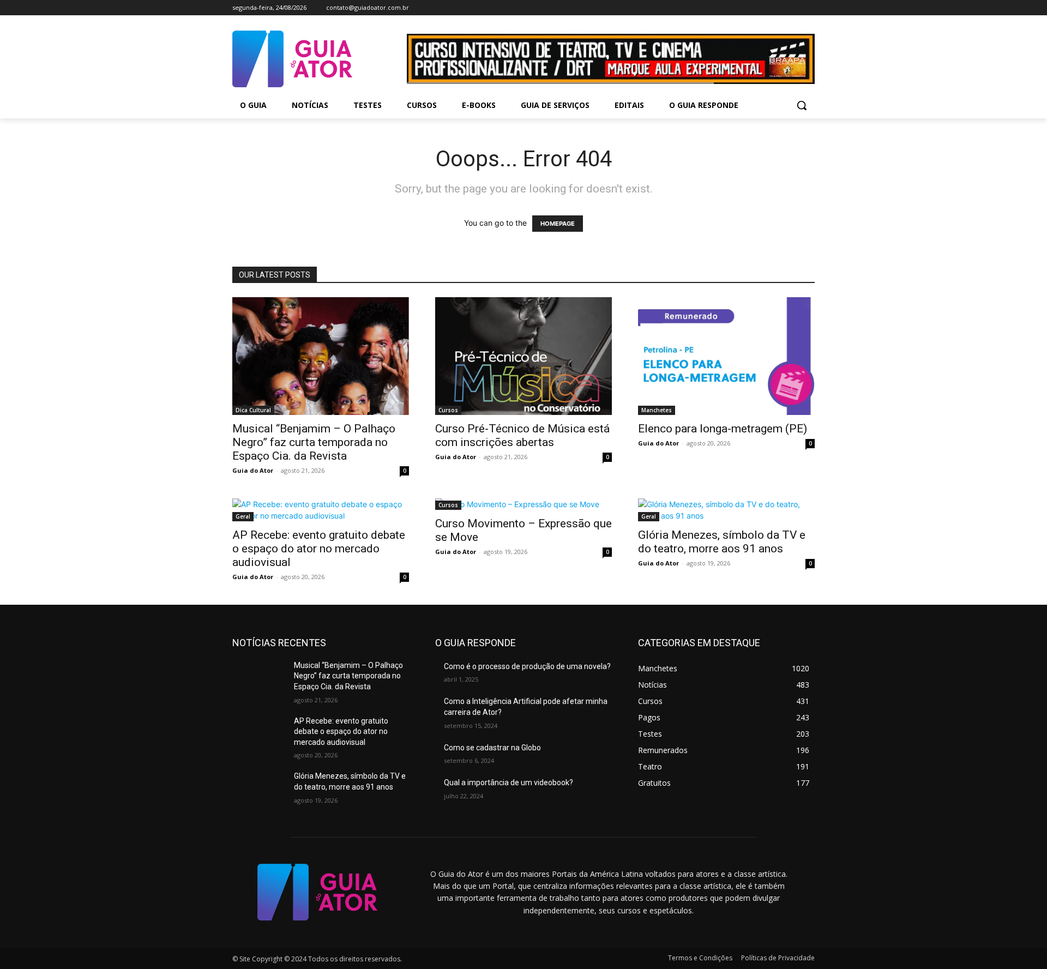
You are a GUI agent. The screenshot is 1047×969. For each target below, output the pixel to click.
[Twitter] (793, 8)
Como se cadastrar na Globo (492, 747)
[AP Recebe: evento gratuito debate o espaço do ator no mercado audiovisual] (320, 509)
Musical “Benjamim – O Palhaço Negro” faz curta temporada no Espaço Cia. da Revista (313, 442)
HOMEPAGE (557, 223)
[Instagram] (778, 8)
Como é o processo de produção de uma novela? (527, 666)
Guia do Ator (252, 470)
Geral (243, 516)
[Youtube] (808, 8)
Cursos (448, 410)
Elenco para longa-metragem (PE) (722, 428)
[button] (802, 105)
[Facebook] (763, 8)
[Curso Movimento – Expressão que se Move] (523, 504)
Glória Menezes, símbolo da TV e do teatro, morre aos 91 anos (721, 541)
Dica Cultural (253, 410)
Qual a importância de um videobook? (508, 782)
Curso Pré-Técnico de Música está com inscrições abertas (522, 435)
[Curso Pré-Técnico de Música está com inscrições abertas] (523, 356)
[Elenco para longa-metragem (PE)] (726, 356)
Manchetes (656, 410)
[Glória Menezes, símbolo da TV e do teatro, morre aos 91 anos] (726, 509)
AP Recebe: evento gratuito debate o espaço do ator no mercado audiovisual (318, 548)
